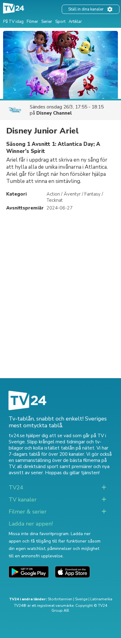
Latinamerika (101, 599)
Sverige (81, 599)
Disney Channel (54, 113)
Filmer (32, 21)
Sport (60, 21)
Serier (46, 21)
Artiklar (75, 21)
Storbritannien (60, 599)
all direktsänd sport (37, 466)
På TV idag (13, 21)
